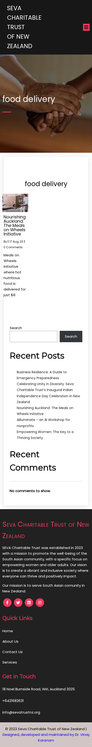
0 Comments (13, 247)
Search (16, 327)
